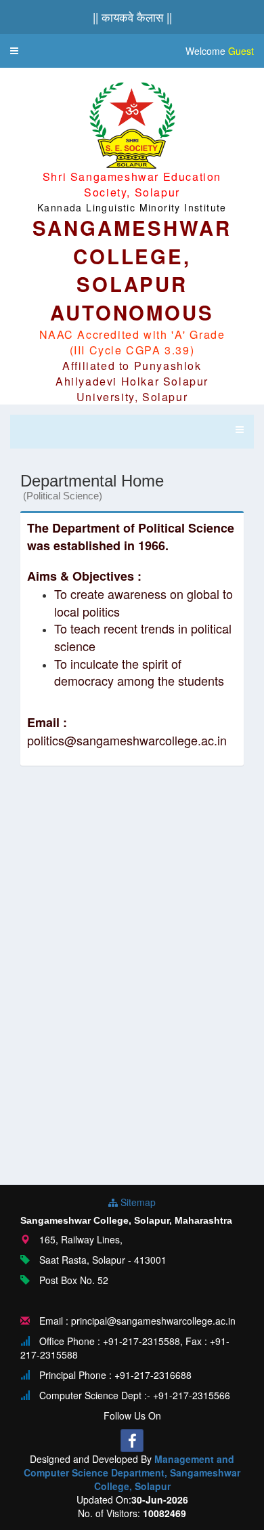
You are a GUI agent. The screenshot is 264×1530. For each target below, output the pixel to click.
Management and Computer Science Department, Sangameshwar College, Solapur (132, 1472)
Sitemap (137, 1202)
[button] (14, 51)
